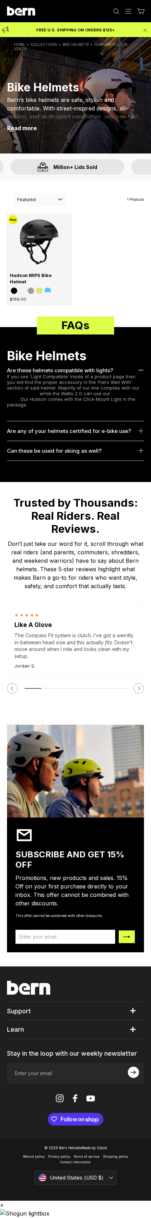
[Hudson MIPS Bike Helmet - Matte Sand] (31, 291)
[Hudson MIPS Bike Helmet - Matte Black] (14, 291)
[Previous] (12, 688)
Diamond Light (22, 393)
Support (19, 1011)
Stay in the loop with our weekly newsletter (72, 1053)
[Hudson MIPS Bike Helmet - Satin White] (22, 291)
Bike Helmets (75, 44)
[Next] (138, 688)
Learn (15, 1029)
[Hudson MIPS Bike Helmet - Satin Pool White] (48, 291)
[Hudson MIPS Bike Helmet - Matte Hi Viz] (39, 291)
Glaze (102, 1148)
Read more (22, 128)
